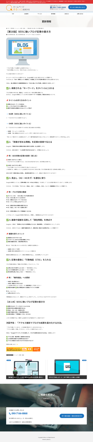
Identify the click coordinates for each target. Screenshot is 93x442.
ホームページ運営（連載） (19, 355)
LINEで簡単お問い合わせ (78, 7)
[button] (72, 416)
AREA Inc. (49, 439)
